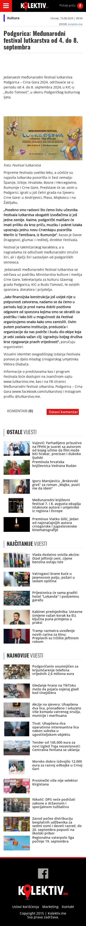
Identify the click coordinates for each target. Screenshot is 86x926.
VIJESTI (27, 543)
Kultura (13, 18)
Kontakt (68, 906)
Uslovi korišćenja (25, 906)
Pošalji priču (67, 5)
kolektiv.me (75, 24)
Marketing (50, 906)
